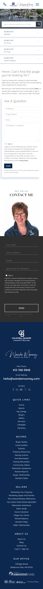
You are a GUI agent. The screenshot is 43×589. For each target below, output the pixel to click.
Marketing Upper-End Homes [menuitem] (21, 495)
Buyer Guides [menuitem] (21, 442)
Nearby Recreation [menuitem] (21, 462)
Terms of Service (10, 172)
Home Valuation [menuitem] (21, 512)
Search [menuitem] (21, 408)
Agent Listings (10, 60)
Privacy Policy (23, 160)
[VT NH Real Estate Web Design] (21, 574)
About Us (21, 539)
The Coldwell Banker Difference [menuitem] (21, 499)
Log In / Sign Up (21, 549)
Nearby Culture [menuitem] (21, 455)
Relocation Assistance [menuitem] (21, 468)
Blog (21, 542)
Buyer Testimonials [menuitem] (21, 475)
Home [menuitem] (21, 405)
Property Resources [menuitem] (21, 452)
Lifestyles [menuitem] (21, 425)
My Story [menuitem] (21, 428)
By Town (7, 43)
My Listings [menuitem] (21, 411)
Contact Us (21, 545)
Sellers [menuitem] (21, 418)
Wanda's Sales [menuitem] (21, 478)
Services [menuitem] (21, 421)
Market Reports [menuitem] (21, 471)
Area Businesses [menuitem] (21, 458)
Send (8, 166)
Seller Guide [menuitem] (21, 508)
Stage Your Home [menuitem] (21, 515)
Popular (7, 34)
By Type (7, 52)
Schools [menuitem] (21, 448)
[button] (38, 24)
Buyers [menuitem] (21, 415)
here (37, 89)
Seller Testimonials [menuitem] (21, 525)
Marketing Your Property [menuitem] (21, 492)
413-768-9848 (21, 368)
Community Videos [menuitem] (21, 465)
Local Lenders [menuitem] (21, 445)
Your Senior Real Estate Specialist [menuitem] (21, 502)
